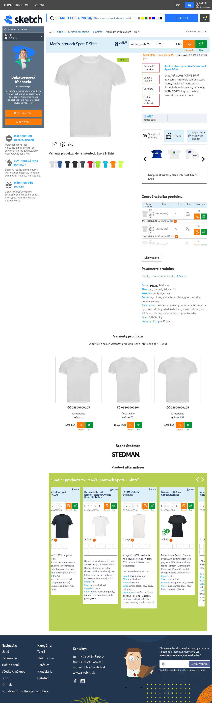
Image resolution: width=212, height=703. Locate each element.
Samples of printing (154, 136)
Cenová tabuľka (148, 79)
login (177, 4)
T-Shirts (97, 31)
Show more (151, 258)
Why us (177, 135)
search (182, 18)
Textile (11, 37)
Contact (38, 4)
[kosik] (189, 5)
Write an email (23, 113)
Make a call (23, 122)
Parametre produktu (149, 68)
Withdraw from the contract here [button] (25, 691)
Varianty (148, 88)
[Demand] (189, 44)
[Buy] (201, 44)
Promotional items (16, 4)
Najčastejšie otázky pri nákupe (199, 135)
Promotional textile (78, 31)
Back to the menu (17, 29)
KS (180, 44)
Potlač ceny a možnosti (149, 100)
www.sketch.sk (84, 673)
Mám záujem (199, 664)
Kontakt (7, 685)
